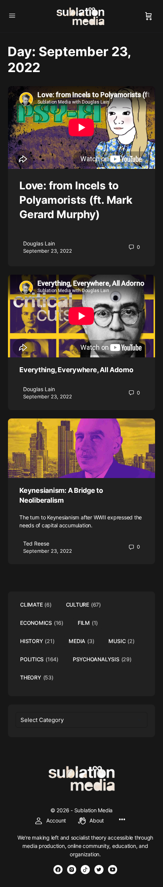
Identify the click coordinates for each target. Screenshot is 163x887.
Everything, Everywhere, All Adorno (76, 370)
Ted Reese (36, 543)
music (121, 641)
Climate (36, 604)
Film (88, 623)
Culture (83, 604)
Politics (39, 659)
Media (81, 641)
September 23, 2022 (47, 251)
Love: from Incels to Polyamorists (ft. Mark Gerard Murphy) (75, 200)
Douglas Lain (39, 243)
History (37, 641)
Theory (36, 677)
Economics (41, 623)
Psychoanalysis (102, 659)
